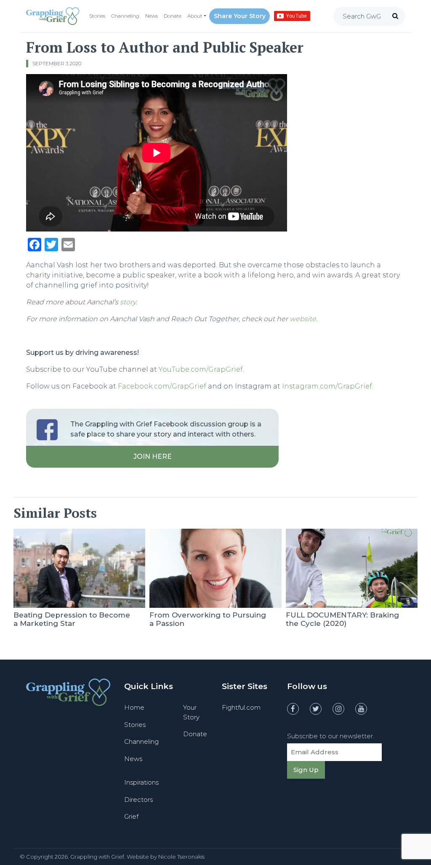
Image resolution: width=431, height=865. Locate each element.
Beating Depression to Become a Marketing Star (71, 619)
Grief (131, 816)
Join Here (152, 456)
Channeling (125, 16)
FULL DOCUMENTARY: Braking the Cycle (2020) (342, 619)
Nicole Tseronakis (181, 856)
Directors (138, 800)
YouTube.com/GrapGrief (201, 369)
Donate (172, 16)
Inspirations (141, 782)
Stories (97, 16)
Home (134, 707)
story (128, 302)
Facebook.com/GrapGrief (162, 386)
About (194, 16)
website (303, 319)
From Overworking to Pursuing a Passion (207, 619)
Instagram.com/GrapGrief (327, 386)
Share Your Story (240, 16)
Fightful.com (241, 707)
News (151, 16)
